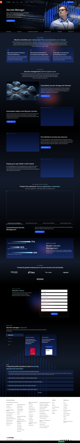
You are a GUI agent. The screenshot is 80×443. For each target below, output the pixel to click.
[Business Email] (54, 297)
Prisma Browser (19, 426)
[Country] (54, 310)
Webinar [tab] (10, 341)
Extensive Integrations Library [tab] (65, 223)
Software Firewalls (19, 407)
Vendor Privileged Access (43, 418)
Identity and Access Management (44, 405)
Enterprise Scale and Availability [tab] (48, 223)
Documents (20, 439)
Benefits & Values (47, 31)
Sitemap (64, 416)
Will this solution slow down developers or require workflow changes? (22, 378)
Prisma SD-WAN (19, 428)
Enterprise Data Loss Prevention (10, 418)
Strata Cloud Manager (20, 409)
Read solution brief (45, 147)
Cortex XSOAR (31, 419)
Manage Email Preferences (67, 410)
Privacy (7, 439)
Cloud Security (31, 404)
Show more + (40, 392)
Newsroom (53, 413)
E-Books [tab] (10, 338)
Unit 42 (64, 419)
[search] (64, 2)
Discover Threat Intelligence (43, 427)
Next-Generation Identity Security (45, 402)
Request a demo (10, 121)
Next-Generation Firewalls (21, 404)
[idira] (8, 2)
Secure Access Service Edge (21, 416)
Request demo (10, 20)
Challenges (8, 31)
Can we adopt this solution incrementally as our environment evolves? (22, 389)
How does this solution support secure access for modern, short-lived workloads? (25, 381)
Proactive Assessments (43, 422)
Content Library (65, 405)
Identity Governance (42, 408)
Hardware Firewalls (19, 406)
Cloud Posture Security (32, 409)
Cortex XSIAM (31, 416)
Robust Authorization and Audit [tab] (31, 223)
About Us (53, 402)
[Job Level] (54, 303)
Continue (53, 313)
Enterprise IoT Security (9, 420)
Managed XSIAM (31, 425)
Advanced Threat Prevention (10, 412)
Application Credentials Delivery (44, 416)
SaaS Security (19, 431)
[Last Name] (54, 294)
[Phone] (54, 307)
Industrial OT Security (9, 423)
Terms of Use (16, 439)
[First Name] (54, 291)
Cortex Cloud (30, 406)
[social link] (62, 440)
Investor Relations (54, 410)
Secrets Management (43, 413)
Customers (59, 31)
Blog (64, 402)
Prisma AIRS (8, 406)
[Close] (79, 441)
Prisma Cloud (30, 412)
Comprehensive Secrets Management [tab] (14, 223)
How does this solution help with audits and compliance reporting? (22, 385)
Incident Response (42, 424)
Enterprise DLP (19, 423)
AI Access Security (9, 407)
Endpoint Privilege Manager (43, 407)
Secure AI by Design (9, 404)
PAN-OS (18, 412)
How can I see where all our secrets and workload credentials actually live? (23, 371)
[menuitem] (8, 2)
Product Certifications (66, 413)
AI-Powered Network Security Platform (12, 402)
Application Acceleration (20, 419)
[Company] (54, 300)
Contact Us (53, 405)
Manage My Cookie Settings (61, 441)
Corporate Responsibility (55, 407)
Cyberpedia (65, 407)
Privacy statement (37, 441)
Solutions (19, 31)
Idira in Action (71, 31)
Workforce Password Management (44, 410)
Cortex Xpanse (31, 421)
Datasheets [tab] (10, 335)
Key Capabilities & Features (33, 31)
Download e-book (39, 231)
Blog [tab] (9, 344)
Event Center (65, 408)
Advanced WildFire (9, 415)
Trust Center (11, 439)
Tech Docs (64, 418)
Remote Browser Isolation (20, 429)
